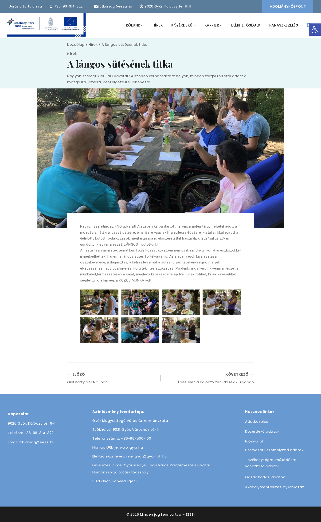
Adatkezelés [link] (256, 421)
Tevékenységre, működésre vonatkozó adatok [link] (270, 463)
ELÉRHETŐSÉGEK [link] (246, 25)
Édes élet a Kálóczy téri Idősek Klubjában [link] (216, 378)
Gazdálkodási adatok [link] (265, 477)
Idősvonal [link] (254, 441)
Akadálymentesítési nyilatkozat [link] (274, 486)
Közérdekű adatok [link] (262, 431)
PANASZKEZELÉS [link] (283, 25)
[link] (315, 29)
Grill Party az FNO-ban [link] (87, 378)
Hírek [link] (72, 53)
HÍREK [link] (158, 25)
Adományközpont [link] (288, 6)
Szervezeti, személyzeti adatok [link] (274, 449)
